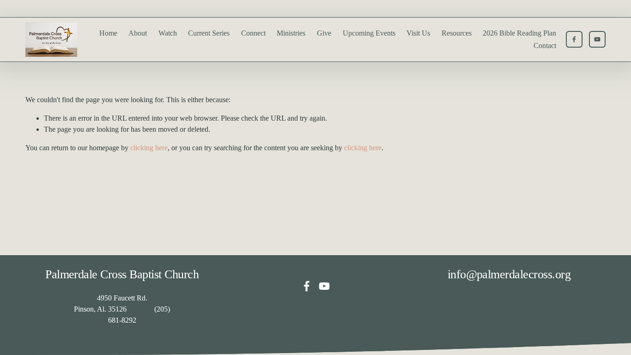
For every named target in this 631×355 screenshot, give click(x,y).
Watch (167, 33)
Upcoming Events (369, 33)
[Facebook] (574, 39)
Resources (457, 33)
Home (108, 33)
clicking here (149, 148)
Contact (545, 45)
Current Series (209, 33)
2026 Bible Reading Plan (519, 33)
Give (324, 33)
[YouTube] (597, 39)
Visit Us (418, 33)
